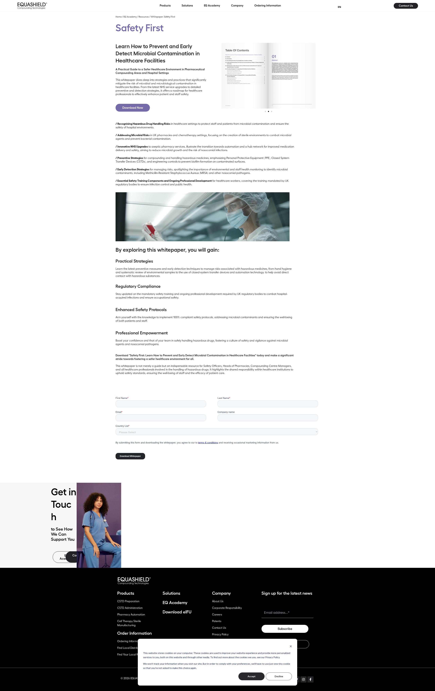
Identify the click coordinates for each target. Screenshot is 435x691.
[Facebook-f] (310, 679)
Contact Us (219, 628)
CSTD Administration (130, 608)
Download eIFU (177, 612)
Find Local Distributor (130, 648)
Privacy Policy (220, 634)
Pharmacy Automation (131, 614)
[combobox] (339, 6)
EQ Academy (130, 17)
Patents (216, 621)
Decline (279, 676)
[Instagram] (303, 679)
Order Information (134, 633)
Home (119, 17)
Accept (252, 676)
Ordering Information (130, 641)
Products (125, 593)
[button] (265, 111)
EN (339, 7)
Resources (144, 17)
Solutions (171, 593)
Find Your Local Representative (136, 654)
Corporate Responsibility (227, 608)
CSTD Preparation (128, 601)
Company (221, 593)
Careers (217, 614)
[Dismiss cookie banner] (291, 646)
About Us (217, 601)
